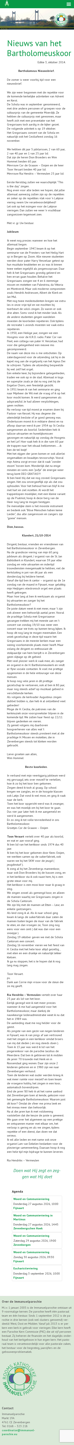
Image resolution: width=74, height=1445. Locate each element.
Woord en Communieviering (31, 1199)
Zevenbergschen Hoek (28, 1228)
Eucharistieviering (25, 1268)
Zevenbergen (22, 1245)
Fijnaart (18, 1208)
